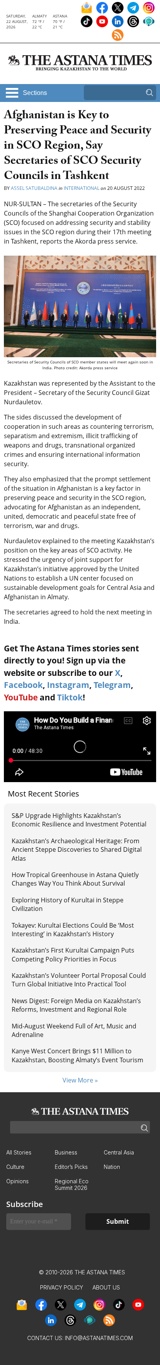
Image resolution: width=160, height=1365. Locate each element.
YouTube (21, 697)
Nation (112, 1166)
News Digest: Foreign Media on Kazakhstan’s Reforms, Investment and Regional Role (76, 1005)
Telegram (112, 684)
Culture (15, 1166)
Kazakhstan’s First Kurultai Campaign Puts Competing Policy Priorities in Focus (73, 954)
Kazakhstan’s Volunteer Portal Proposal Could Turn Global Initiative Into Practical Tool (79, 979)
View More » (80, 1080)
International (81, 188)
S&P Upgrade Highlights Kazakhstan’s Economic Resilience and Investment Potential (79, 819)
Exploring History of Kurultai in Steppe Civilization (67, 904)
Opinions (17, 1181)
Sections (35, 92)
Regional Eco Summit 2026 (72, 1184)
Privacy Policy (61, 1287)
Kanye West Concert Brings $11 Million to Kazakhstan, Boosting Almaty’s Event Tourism (77, 1055)
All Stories (18, 1152)
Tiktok (70, 697)
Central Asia (119, 1152)
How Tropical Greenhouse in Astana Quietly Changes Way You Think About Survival (75, 879)
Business (66, 1152)
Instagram (68, 684)
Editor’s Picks (71, 1166)
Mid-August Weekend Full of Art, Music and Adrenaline (74, 1030)
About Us (106, 1287)
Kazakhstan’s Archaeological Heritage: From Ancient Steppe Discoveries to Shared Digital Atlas (77, 850)
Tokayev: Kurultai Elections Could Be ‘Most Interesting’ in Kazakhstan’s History (73, 929)
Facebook (23, 684)
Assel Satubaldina (34, 188)
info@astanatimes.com (99, 1338)
